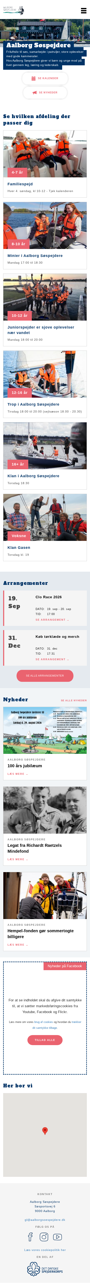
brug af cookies (43, 1022)
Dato (40, 609)
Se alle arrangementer (45, 675)
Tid (38, 614)
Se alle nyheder (74, 700)
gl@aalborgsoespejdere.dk (45, 1219)
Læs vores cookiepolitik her (45, 1250)
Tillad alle (45, 1040)
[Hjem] (13, 10)
